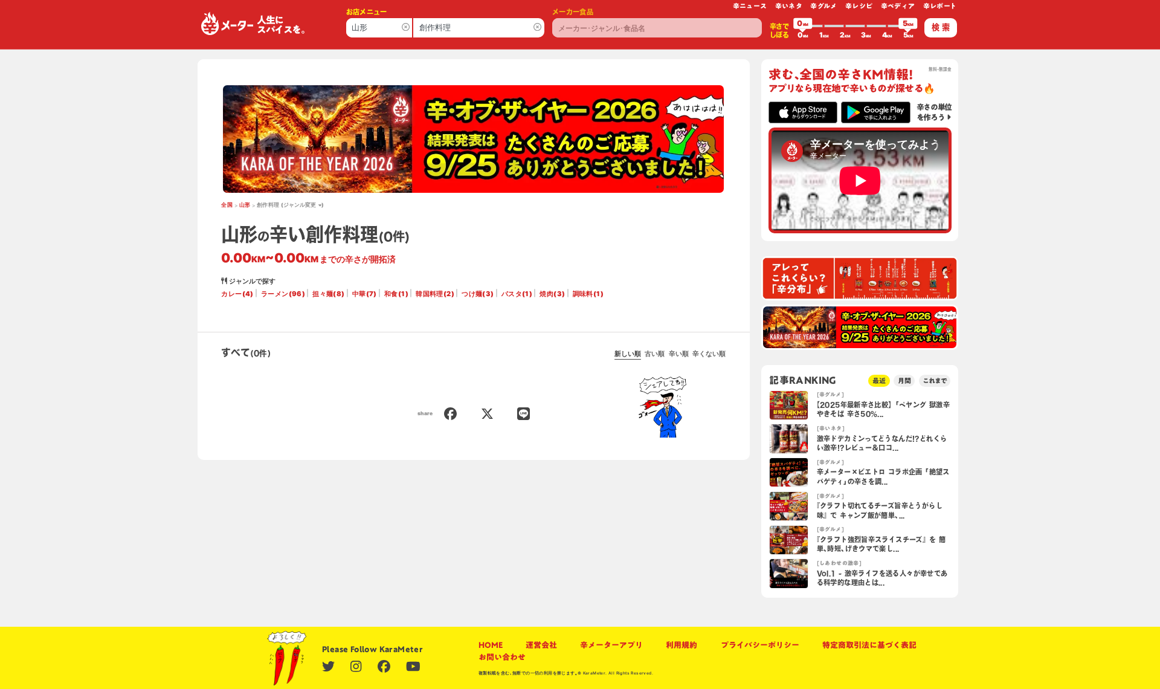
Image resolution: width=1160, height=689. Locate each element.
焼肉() (552, 294)
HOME (490, 645)
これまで (935, 380)
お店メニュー (366, 11)
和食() (396, 294)
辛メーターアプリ (611, 645)
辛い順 (679, 353)
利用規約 (681, 645)
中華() (364, 294)
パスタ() (516, 294)
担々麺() (328, 294)
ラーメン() (283, 294)
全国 (227, 205)
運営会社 (541, 645)
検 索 (941, 27)
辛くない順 (709, 353)
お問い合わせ (502, 657)
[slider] (803, 26)
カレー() (237, 294)
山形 (245, 205)
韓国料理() (435, 294)
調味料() (588, 294)
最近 (879, 380)
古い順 (655, 353)
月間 (904, 380)
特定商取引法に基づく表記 (869, 645)
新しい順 (627, 353)
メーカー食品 (572, 11)
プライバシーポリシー (760, 645)
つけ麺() (478, 294)
